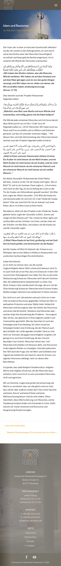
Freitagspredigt (25, 30)
